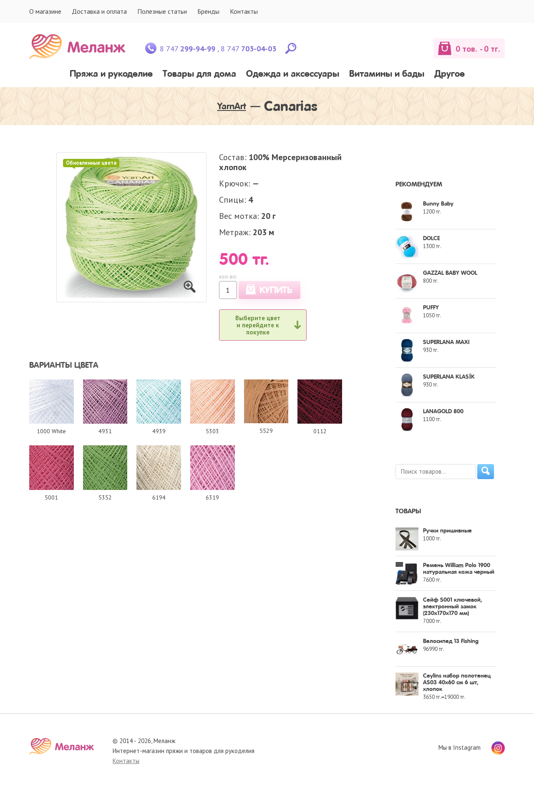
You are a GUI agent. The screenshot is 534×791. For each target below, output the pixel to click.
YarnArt (231, 106)
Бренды (208, 11)
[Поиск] (485, 471)
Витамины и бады (386, 74)
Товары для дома (199, 74)
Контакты (244, 11)
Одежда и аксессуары (292, 74)
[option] (131, 227)
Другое (449, 74)
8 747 (187, 48)
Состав (231, 157)
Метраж (234, 232)
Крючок (233, 183)
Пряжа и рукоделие (111, 74)
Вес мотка (238, 216)
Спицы (231, 199)
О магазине (45, 11)
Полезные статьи (162, 11)
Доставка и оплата (99, 11)
